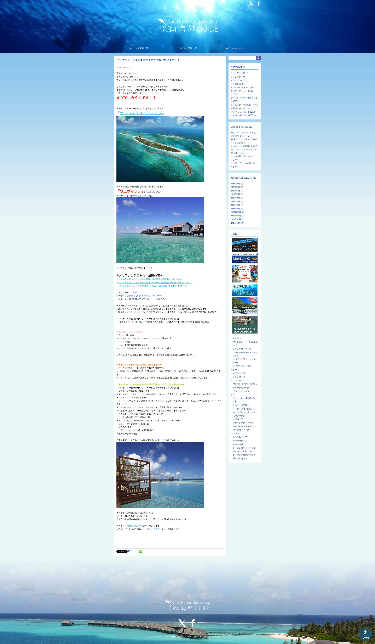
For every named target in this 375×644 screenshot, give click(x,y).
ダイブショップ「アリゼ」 (245, 448)
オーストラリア (238, 80)
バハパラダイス (240, 440)
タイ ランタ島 (238, 73)
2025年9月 (235, 223)
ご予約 (156, 529)
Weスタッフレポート (240, 112)
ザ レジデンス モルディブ (141, 113)
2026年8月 (235, 184)
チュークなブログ (241, 388)
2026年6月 (235, 191)
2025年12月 (236, 212)
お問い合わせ (135, 526)
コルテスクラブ (240, 437)
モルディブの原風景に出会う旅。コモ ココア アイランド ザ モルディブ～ (244, 149)
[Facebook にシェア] (129, 551)
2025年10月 (236, 219)
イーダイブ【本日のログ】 (245, 409)
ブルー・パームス (241, 391)
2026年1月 (235, 209)
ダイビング (236, 77)
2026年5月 (235, 194)
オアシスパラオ (240, 373)
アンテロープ (239, 377)
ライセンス (236, 84)
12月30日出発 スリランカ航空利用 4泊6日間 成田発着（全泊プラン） (151, 279)
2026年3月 (235, 201)
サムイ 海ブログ (241, 405)
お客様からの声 (238, 108)
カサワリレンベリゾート (244, 426)
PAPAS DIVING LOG (242, 451)
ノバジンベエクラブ (242, 366)
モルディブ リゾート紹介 (242, 91)
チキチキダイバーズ (242, 349)
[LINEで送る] (140, 551)
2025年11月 (236, 216)
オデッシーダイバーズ (243, 423)
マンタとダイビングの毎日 (245, 384)
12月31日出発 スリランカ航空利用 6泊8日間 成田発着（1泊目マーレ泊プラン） (155, 283)
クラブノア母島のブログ (244, 455)
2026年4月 (235, 198)
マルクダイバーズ (241, 430)
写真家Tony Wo (240, 458)
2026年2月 (235, 205)
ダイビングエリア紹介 (241, 105)
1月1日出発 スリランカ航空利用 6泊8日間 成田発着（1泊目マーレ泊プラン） (154, 286)
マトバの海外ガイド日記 (242, 115)
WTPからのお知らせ (240, 87)
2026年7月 (235, 187)
